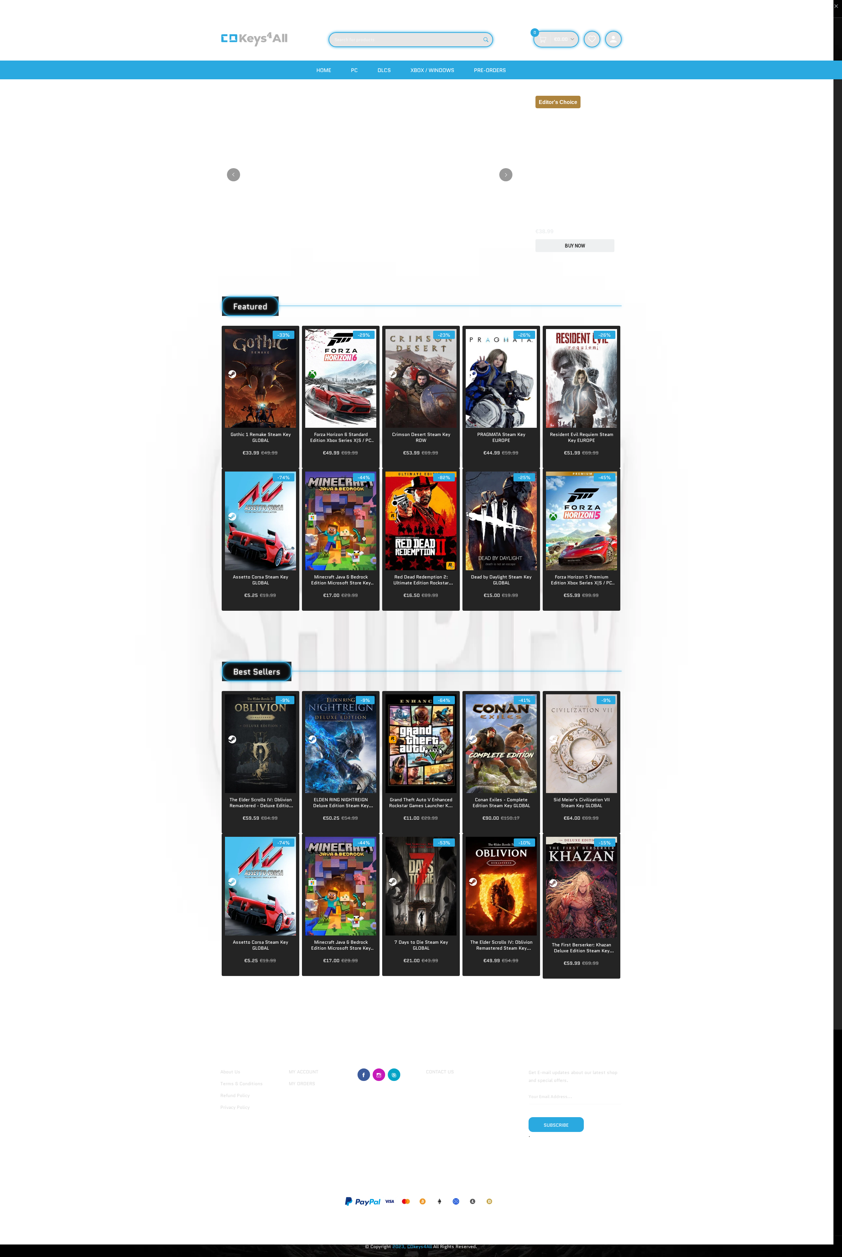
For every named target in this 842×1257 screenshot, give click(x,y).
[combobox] (411, 39)
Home (323, 70)
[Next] (505, 174)
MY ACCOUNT (303, 1071)
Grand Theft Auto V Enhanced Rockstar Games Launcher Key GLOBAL (421, 802)
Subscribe (556, 1125)
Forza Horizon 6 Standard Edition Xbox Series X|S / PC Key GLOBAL (340, 437)
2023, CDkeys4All (412, 1246)
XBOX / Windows (432, 70)
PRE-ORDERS (490, 70)
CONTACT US (440, 1071)
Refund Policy (235, 1095)
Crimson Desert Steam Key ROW (421, 437)
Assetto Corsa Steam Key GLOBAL (260, 580)
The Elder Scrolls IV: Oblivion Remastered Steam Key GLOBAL (501, 945)
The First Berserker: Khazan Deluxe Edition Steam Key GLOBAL (581, 948)
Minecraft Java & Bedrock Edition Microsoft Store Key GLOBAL (341, 580)
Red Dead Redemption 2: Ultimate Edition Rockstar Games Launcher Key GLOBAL (421, 580)
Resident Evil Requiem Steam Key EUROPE (581, 437)
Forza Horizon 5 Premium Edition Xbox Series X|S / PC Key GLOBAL (581, 580)
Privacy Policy (235, 1107)
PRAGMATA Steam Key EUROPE (501, 437)
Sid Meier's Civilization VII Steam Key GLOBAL (582, 802)
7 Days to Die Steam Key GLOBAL (421, 945)
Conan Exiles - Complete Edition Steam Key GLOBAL (501, 802)
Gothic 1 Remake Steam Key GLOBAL (261, 437)
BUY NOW (575, 246)
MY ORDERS (302, 1083)
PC (354, 70)
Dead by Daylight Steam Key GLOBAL (501, 580)
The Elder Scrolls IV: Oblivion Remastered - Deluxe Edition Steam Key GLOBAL (261, 802)
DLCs (384, 70)
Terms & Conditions (241, 1083)
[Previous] (233, 174)
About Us (230, 1071)
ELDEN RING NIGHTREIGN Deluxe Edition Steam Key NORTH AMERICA (341, 802)
